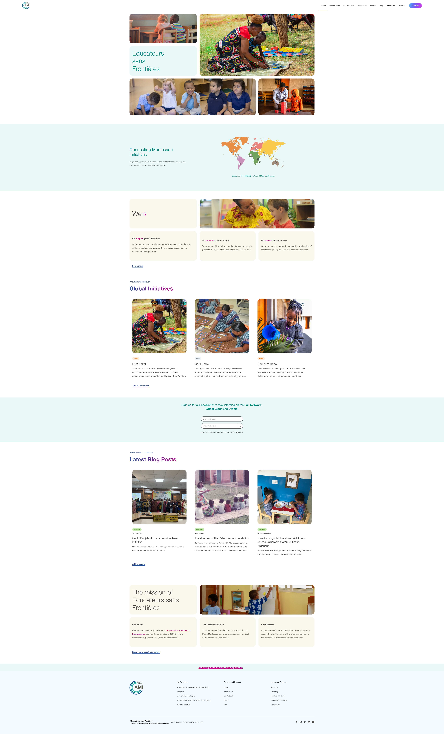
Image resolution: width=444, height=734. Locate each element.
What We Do (334, 6)
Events (373, 6)
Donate (415, 5)
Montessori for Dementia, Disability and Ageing (194, 700)
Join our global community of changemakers (221, 667)
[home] (26, 5)
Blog (381, 6)
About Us (391, 6)
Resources (362, 6)
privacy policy (236, 432)
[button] (402, 5)
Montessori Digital (183, 704)
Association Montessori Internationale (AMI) (192, 687)
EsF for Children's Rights (186, 696)
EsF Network (348, 6)
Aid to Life (180, 692)
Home (323, 6)
